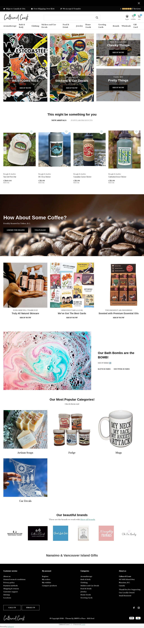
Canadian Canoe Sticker (82, 177)
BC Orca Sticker (44, 177)
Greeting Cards (102, 25)
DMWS (77, 618)
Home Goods (88, 25)
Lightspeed (10, 626)
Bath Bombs (104, 369)
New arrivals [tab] (59, 120)
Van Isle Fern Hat (9, 177)
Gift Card (135, 25)
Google (83, 624)
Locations (7, 598)
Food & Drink (66, 25)
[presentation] (5, 150)
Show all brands (87, 519)
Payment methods (10, 586)
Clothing (35, 26)
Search (97, 17)
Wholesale (126, 26)
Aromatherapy (9, 26)
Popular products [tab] (81, 120)
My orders (46, 579)
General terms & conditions (14, 579)
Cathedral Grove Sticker (117, 177)
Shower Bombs (122, 369)
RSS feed (90, 618)
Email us (30, 608)
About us (6, 576)
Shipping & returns (11, 589)
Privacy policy (9, 583)
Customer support (10, 592)
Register (45, 576)
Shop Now (25, 88)
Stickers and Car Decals (49, 25)
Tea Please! (40, 230)
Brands (116, 26)
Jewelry (79, 26)
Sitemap (6, 595)
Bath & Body (22, 25)
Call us (12, 608)
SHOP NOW (118, 318)
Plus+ (83, 618)
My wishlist (46, 583)
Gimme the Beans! (16, 230)
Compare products (49, 586)
